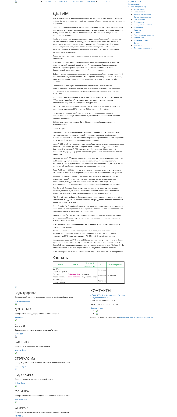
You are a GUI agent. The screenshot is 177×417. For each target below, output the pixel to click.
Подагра (137, 30)
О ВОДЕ (48, 1)
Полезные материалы (143, 48)
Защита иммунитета (142, 14)
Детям (136, 42)
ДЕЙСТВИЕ (64, 1)
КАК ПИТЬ (91, 1)
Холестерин (139, 37)
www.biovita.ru (20, 350)
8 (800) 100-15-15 (135, 1)
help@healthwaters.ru (99, 297)
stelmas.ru (19, 415)
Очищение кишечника (143, 24)
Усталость (138, 45)
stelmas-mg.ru (20, 366)
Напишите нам (96, 308)
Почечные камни (141, 40)
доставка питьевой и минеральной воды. (136, 317)
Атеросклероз (139, 9)
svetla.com (19, 333)
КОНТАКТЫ (105, 1)
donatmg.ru (19, 317)
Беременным (139, 11)
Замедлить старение (142, 17)
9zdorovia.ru (20, 383)
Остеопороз (139, 22)
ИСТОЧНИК (78, 1)
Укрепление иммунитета (144, 35)
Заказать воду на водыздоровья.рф (137, 5)
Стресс (137, 32)
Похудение (138, 27)
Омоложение (139, 19)
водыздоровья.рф (22, 300)
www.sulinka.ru (21, 399)
